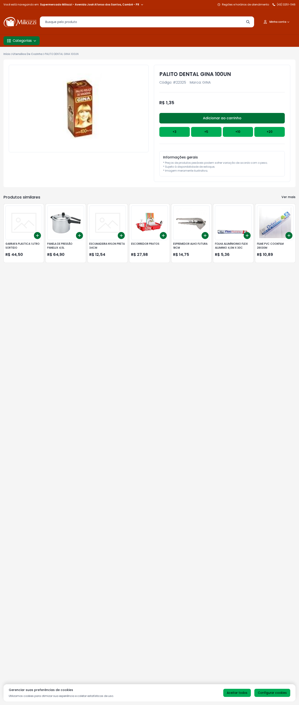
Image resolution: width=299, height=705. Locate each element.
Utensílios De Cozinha (27, 54)
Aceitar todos (237, 693)
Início (7, 54)
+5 (206, 132)
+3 (174, 132)
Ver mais (288, 197)
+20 (270, 132)
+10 (237, 132)
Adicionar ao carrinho (222, 118)
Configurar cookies (272, 693)
